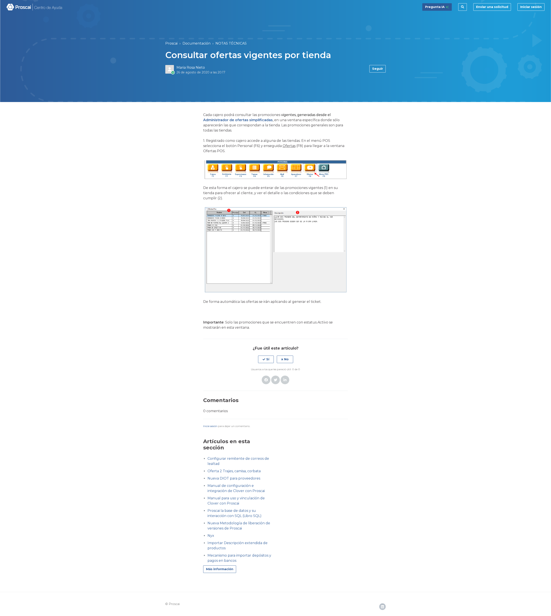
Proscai (171, 43)
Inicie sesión (210, 426)
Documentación (196, 43)
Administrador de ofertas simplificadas (238, 120)
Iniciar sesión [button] (531, 7)
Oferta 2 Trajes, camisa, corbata (234, 471)
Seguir (377, 69)
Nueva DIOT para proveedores (233, 478)
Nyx (210, 536)
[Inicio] (34, 7)
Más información (219, 569)
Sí (267, 359)
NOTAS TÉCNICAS (231, 43)
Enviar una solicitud (492, 7)
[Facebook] (266, 380)
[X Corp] (275, 380)
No (286, 359)
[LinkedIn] (285, 380)
